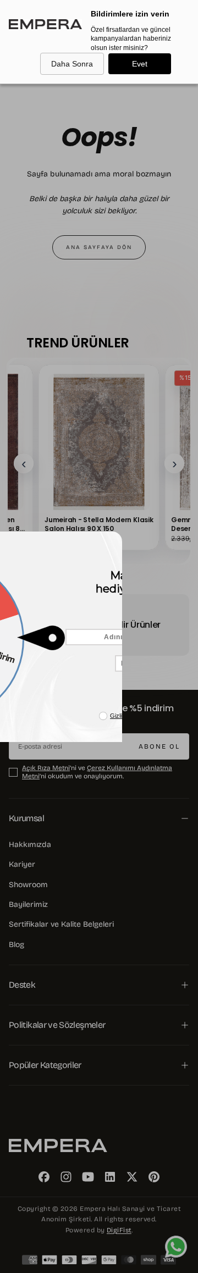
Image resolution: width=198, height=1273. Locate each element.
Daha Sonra (72, 63)
